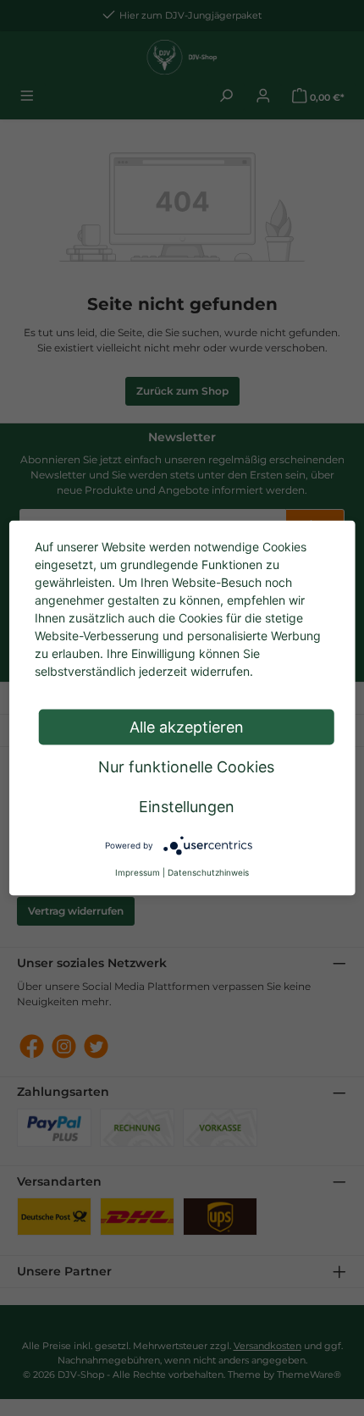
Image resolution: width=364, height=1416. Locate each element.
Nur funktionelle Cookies (186, 767)
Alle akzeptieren (187, 727)
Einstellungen (186, 807)
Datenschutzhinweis (208, 872)
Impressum (137, 872)
